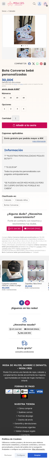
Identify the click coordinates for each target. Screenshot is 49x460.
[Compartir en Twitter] (33, 63)
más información (39, 141)
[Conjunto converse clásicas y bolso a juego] (12, 271)
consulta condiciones (24, 352)
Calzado (39, 247)
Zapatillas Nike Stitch (33, 284)
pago (21, 84)
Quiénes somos (25, 412)
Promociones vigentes (25, 427)
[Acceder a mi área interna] (39, 3)
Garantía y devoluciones (25, 423)
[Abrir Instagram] (27, 302)
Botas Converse (21, 248)
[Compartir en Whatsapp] (37, 63)
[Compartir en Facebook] (29, 63)
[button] (21, 45)
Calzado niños (6, 248)
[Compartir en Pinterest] (41, 63)
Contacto (25, 435)
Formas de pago (25, 416)
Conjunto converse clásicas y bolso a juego (11, 284)
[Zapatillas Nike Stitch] (36, 271)
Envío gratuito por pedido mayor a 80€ (23, 138)
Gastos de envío (25, 420)
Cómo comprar (25, 408)
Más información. (38, 449)
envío (15, 84)
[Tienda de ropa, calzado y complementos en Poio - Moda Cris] (15, 3)
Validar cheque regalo (25, 431)
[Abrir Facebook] (21, 302)
